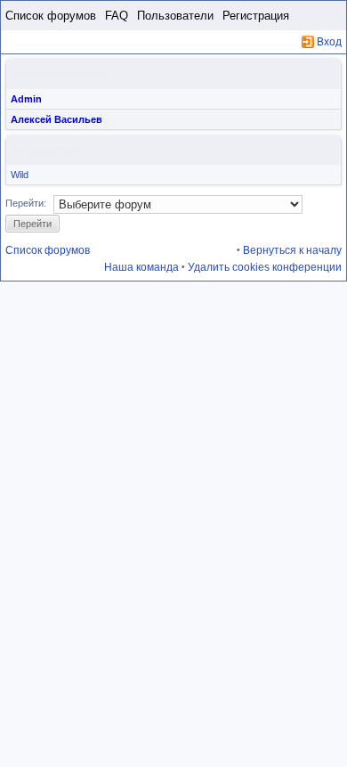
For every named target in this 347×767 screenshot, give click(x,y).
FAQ (116, 15)
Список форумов (50, 15)
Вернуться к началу (292, 250)
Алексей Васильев (56, 119)
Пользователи (175, 15)
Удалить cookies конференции (265, 267)
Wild (19, 174)
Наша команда (141, 267)
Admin (26, 99)
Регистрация (255, 15)
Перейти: (25, 203)
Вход (329, 42)
